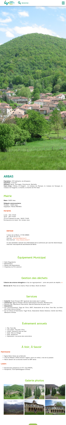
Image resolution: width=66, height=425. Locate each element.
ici (62, 282)
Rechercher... (26, 3)
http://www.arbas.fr (23, 240)
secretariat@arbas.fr (20, 238)
